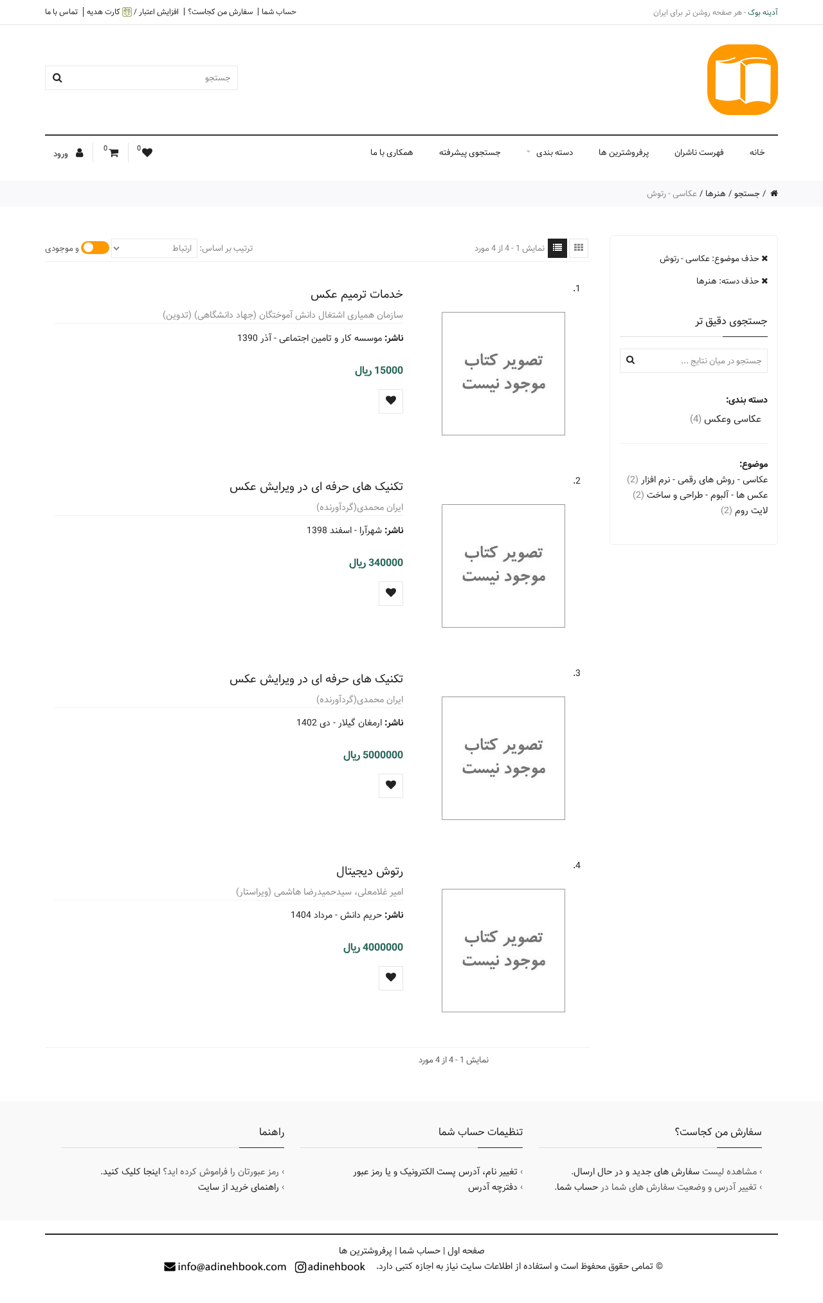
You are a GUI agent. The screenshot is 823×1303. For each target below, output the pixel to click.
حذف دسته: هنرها (728, 281)
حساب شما (279, 11)
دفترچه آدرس (493, 1187)
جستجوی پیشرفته (470, 152)
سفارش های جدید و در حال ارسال (637, 1172)
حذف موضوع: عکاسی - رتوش (710, 258)
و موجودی (62, 248)
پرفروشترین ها (624, 152)
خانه (757, 152)
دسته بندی (554, 152)
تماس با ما (61, 11)
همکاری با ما (391, 152)
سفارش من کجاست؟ (220, 11)
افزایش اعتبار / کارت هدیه (133, 12)
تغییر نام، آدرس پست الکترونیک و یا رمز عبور (435, 1172)
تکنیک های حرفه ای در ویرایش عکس (316, 487)
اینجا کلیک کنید (131, 1172)
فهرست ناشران (699, 152)
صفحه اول (466, 1251)
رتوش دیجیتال (369, 871)
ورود (61, 154)
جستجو (747, 194)
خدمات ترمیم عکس (357, 294)
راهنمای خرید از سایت (238, 1187)
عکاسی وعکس (725, 419)
